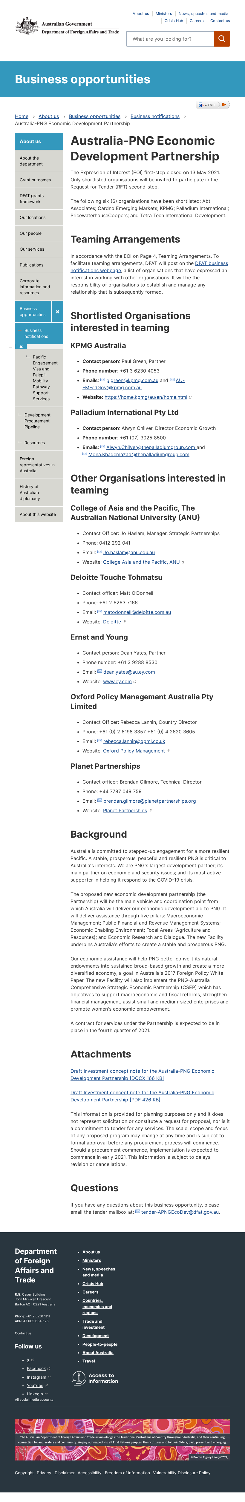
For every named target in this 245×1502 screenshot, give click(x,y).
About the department (31, 160)
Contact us (220, 21)
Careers (197, 21)
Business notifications (155, 116)
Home (21, 116)
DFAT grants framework (32, 198)
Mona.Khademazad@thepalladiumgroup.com (138, 454)
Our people (31, 233)
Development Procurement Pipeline (37, 420)
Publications (31, 264)
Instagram (36, 1377)
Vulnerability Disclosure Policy (182, 1472)
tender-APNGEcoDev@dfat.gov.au (180, 1212)
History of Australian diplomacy (30, 492)
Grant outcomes (35, 179)
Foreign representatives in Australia (37, 464)
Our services (32, 249)
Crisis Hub (174, 21)
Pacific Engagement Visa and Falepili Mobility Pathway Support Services (45, 377)
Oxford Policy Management (134, 751)
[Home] (67, 26)
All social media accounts (34, 1399)
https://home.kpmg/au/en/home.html (146, 397)
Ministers (164, 13)
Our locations (32, 217)
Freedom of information (127, 1472)
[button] (213, 104)
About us (141, 13)
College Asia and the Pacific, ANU (141, 562)
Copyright (24, 1472)
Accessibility (90, 1472)
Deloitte (112, 622)
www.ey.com (117, 681)
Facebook (36, 1368)
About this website (38, 514)
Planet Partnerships (125, 810)
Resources (34, 442)
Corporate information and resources (35, 286)
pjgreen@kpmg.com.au (132, 380)
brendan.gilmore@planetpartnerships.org (149, 801)
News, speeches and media (203, 13)
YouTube (35, 1385)
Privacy (44, 1472)
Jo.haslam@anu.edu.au (129, 552)
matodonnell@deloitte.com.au (137, 612)
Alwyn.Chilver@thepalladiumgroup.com (151, 447)
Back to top (225, 1493)
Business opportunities (94, 116)
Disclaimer (65, 1472)
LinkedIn (35, 1393)
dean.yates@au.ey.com (129, 672)
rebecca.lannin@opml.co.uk (134, 741)
